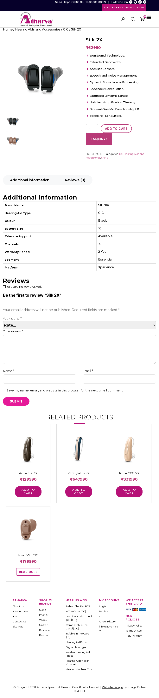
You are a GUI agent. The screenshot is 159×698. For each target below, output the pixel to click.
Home (8, 29)
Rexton (43, 635)
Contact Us (19, 621)
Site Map (18, 626)
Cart (101, 616)
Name (8, 371)
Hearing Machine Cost (79, 669)
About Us (18, 606)
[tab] (30, 180)
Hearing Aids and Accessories (37, 29)
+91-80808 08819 (95, 1)
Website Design (112, 687)
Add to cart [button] (28, 491)
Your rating (12, 319)
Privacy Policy (134, 625)
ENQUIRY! (99, 139)
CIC (65, 29)
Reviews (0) (75, 180)
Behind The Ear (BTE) (78, 606)
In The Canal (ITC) (76, 611)
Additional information (29, 180)
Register (104, 611)
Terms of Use (134, 630)
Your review (13, 331)
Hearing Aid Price (76, 642)
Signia (104, 157)
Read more (28, 572)
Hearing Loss (20, 611)
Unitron (43, 625)
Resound (44, 630)
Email (88, 371)
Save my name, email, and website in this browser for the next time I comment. (65, 390)
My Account (123, 19)
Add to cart (116, 129)
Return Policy (134, 635)
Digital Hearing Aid (77, 647)
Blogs (16, 616)
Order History (107, 621)
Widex (43, 619)
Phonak (43, 614)
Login (102, 606)
